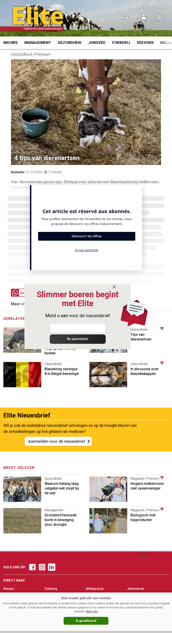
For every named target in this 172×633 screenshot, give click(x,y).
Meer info (92, 611)
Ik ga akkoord (86, 620)
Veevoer (145, 42)
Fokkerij (121, 42)
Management (37, 42)
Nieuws (10, 42)
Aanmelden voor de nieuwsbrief (56, 441)
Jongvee (96, 42)
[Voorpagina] (37, 18)
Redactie (17, 172)
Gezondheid (70, 42)
